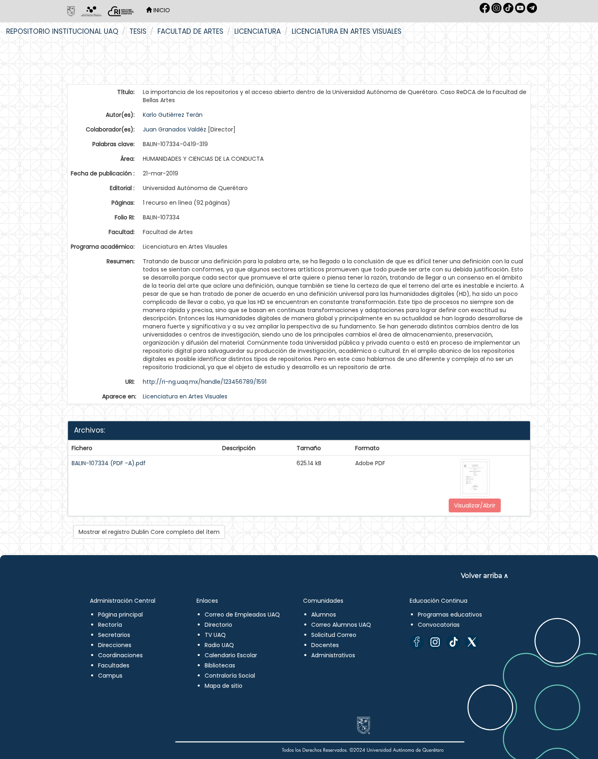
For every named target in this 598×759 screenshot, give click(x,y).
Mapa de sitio (223, 686)
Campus (110, 676)
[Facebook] (417, 642)
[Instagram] (435, 642)
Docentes (325, 645)
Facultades (113, 665)
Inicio (161, 10)
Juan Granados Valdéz (174, 129)
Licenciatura (257, 31)
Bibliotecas (220, 665)
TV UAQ (215, 635)
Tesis (137, 31)
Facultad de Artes (190, 31)
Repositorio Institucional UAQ (62, 31)
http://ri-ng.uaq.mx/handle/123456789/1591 (204, 382)
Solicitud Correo (333, 635)
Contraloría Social (230, 676)
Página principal (120, 614)
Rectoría (110, 625)
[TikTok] (453, 642)
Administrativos (333, 655)
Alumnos (323, 614)
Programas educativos (450, 614)
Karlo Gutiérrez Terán (173, 115)
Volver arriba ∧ (485, 576)
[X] (472, 642)
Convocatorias (439, 625)
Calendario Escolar (231, 655)
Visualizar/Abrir (474, 505)
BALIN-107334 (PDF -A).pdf (109, 463)
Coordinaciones (120, 655)
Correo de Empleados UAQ (242, 614)
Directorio (218, 625)
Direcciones (114, 645)
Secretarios (114, 635)
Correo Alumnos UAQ (341, 625)
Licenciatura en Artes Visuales (347, 31)
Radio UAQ (219, 645)
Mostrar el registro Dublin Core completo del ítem (149, 532)
